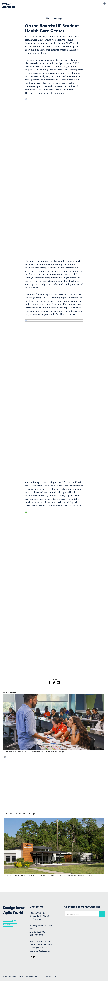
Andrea (46, 951)
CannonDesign (32, 86)
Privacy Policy (51, 977)
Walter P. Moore (56, 86)
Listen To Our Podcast (10, 922)
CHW (44, 86)
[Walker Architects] (4, 4)
